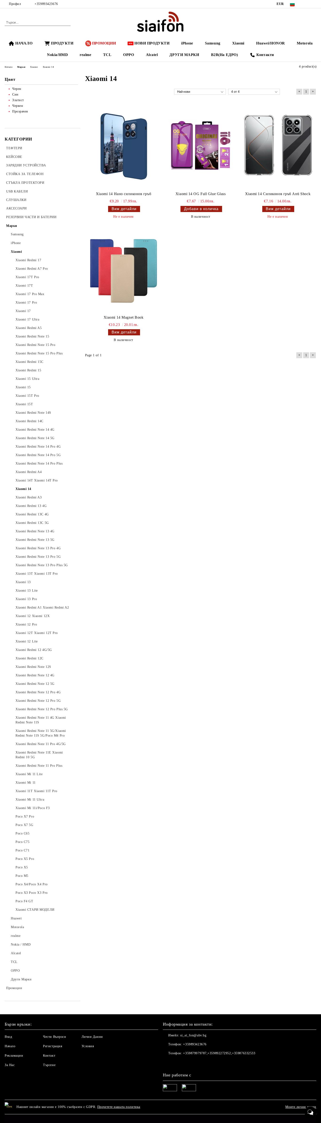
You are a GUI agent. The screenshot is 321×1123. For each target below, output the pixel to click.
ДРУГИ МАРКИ (184, 55)
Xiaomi (238, 43)
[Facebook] (306, 4)
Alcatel (152, 55)
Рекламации (14, 1055)
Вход (8, 1037)
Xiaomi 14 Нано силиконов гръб (123, 194)
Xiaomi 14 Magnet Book (124, 317)
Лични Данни (92, 1037)
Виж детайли (124, 209)
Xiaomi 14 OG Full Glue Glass (201, 194)
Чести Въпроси (54, 1037)
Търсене (49, 1065)
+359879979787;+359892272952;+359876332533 (219, 1053)
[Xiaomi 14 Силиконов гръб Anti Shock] (277, 146)
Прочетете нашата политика (118, 1107)
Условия (88, 1046)
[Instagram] (313, 4)
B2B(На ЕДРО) (224, 55)
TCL (107, 55)
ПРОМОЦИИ (104, 43)
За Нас (10, 1065)
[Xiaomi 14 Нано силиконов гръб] (123, 146)
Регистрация (52, 1046)
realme (85, 55)
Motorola (305, 43)
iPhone (187, 43)
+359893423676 (46, 4)
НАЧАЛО (23, 43)
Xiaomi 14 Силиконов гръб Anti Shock (278, 194)
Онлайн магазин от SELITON (160, 1118)
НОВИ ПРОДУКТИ (151, 43)
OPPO (128, 55)
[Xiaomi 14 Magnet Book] (123, 270)
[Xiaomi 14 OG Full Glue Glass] (200, 146)
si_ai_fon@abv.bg (193, 1035)
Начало (10, 1046)
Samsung (212, 43)
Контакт (49, 1055)
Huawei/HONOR (270, 43)
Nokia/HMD (57, 55)
